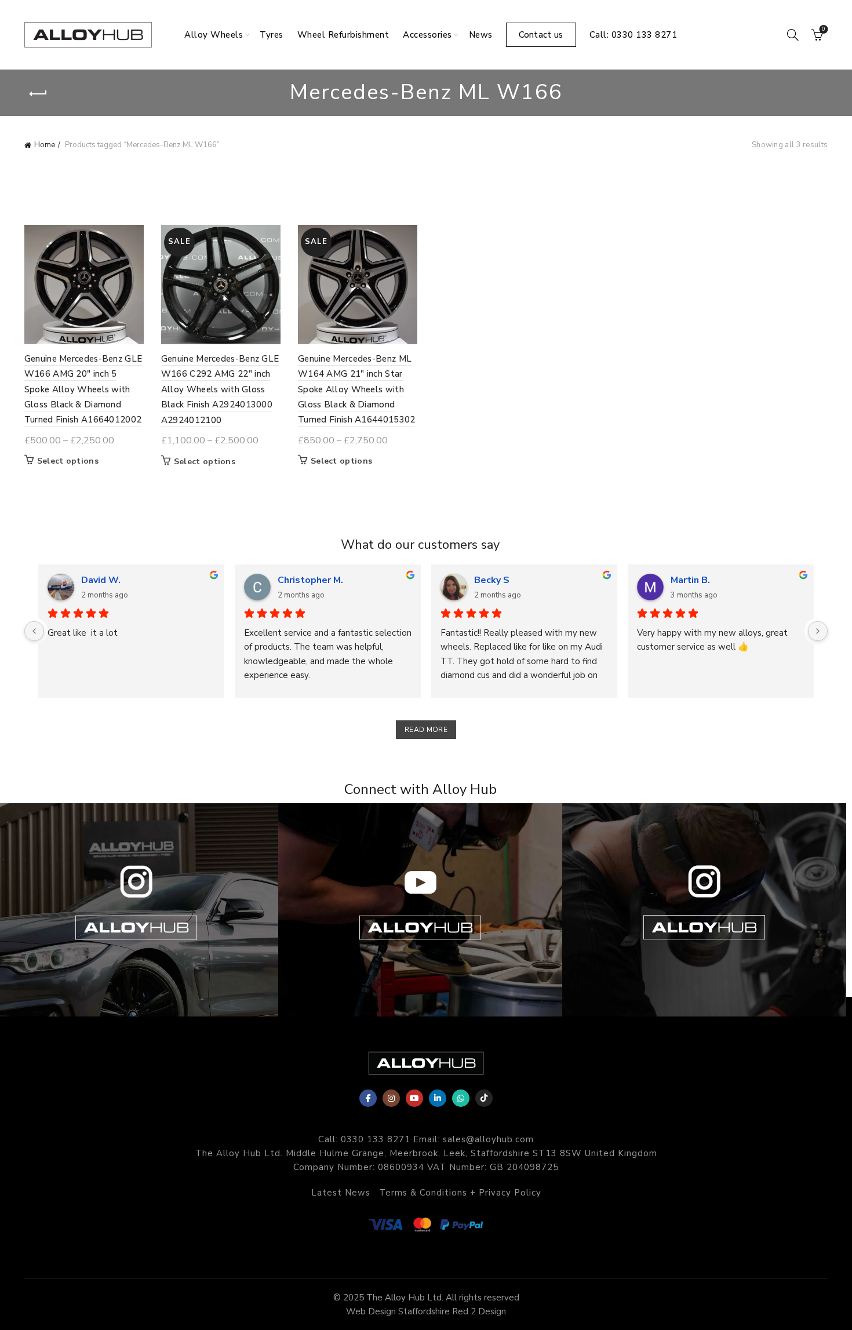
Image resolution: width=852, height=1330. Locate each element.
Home (44, 145)
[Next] (818, 631)
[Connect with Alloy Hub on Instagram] (704, 909)
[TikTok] (484, 1098)
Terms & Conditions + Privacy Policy (460, 1192)
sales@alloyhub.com (488, 1139)
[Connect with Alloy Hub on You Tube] (420, 909)
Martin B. (690, 580)
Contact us (541, 35)
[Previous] (34, 631)
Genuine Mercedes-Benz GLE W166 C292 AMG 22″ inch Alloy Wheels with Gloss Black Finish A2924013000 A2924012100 (220, 389)
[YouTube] (414, 1098)
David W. (101, 580)
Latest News (340, 1192)
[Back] (38, 93)
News (481, 35)
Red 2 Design (479, 1311)
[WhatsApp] (460, 1098)
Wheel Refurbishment (343, 35)
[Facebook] (368, 1098)
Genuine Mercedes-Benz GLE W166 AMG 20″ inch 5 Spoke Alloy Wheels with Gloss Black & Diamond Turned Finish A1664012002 (83, 389)
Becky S (491, 580)
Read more (426, 729)
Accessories (427, 35)
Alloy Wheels (213, 35)
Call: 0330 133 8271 (633, 35)
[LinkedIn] (437, 1098)
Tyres (271, 35)
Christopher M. (310, 580)
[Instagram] (391, 1098)
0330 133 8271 (375, 1139)
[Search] (793, 34)
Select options (68, 461)
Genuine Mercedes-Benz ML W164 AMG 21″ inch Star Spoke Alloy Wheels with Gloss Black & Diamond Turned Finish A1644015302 (357, 389)
